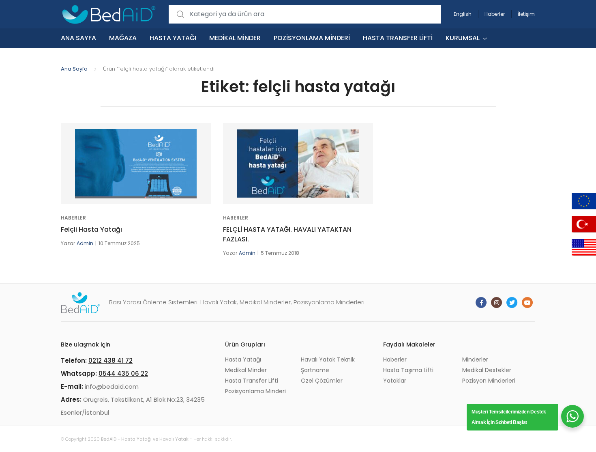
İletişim (526, 14)
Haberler (495, 14)
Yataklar (394, 381)
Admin (85, 243)
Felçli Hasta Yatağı (91, 229)
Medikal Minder (235, 38)
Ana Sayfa (78, 38)
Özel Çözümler (322, 381)
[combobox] (305, 14)
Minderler (475, 359)
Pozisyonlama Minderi (312, 38)
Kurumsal (463, 38)
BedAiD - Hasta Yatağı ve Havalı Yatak (145, 439)
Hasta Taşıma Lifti (408, 370)
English (463, 14)
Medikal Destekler (486, 370)
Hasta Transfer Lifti (398, 38)
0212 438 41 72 (110, 360)
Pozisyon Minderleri (488, 381)
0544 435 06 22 (123, 373)
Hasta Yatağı (173, 38)
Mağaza (123, 38)
